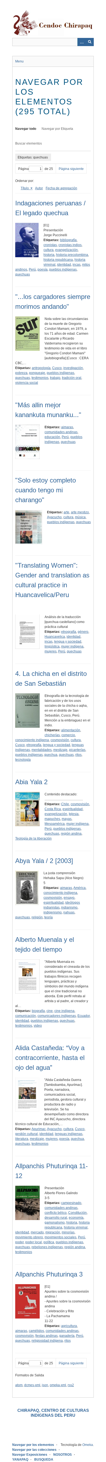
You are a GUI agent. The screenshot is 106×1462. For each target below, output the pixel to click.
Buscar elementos (28, 143)
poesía (43, 269)
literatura (21, 1139)
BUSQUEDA (43, 1459)
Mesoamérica (55, 824)
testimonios (40, 378)
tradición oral (71, 378)
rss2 (71, 1385)
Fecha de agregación (61, 188)
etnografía (68, 632)
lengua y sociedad (67, 641)
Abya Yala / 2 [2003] (44, 860)
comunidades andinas (61, 432)
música (80, 517)
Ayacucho (54, 517)
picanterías (77, 750)
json (45, 1385)
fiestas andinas (46, 1336)
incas (76, 264)
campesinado (71, 1203)
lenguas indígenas (68, 1134)
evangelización (66, 250)
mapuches (52, 819)
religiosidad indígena (47, 1341)
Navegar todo (25, 129)
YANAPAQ (20, 1459)
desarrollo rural (56, 1218)
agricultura (69, 1326)
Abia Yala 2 (31, 782)
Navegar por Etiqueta (57, 129)
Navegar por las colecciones (34, 1450)
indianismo (69, 907)
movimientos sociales (60, 1237)
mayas (66, 819)
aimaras (67, 427)
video (38, 1025)
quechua (50, 755)
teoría (48, 917)
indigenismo (52, 912)
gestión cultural (26, 1134)
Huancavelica (55, 637)
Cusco (57, 368)
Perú (32, 269)
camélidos (36, 1331)
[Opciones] (81, 42)
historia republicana (58, 260)
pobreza (21, 373)
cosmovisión (60, 740)
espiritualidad (73, 809)
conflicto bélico (56, 1213)
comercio (68, 735)
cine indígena (64, 1011)
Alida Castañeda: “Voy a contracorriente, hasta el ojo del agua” (50, 1057)
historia (48, 255)
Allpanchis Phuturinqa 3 (49, 1274)
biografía (38, 1011)
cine (49, 1011)
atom (19, 1385)
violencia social (26, 383)
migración (52, 1232)
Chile (65, 804)
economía (76, 1218)
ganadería (66, 1336)
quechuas (22, 274)
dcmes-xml (32, 1385)
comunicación (25, 1016)
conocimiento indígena (32, 740)
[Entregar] (90, 42)
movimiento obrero (29, 1237)
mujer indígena (72, 646)
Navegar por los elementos (33, 1445)
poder (19, 1242)
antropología (41, 368)
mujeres (51, 651)
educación (52, 437)
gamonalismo (55, 1222)
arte (66, 512)
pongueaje (37, 373)
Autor (39, 188)
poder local (33, 1242)
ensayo (69, 898)
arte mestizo (80, 512)
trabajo (55, 378)
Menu (19, 61)
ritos (78, 755)
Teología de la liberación (33, 838)
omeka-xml (58, 1385)
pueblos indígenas (63, 269)
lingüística (52, 646)
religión (37, 917)
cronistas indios (70, 245)
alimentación (70, 730)
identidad (64, 264)
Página (23, 169)
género (83, 632)
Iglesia (74, 814)
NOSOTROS (62, 1455)
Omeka (87, 1445)
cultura (48, 250)
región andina (71, 833)
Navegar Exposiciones (29, 1455)
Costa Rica (53, 809)
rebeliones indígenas (47, 1247)
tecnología (23, 760)
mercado (37, 1232)
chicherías (52, 735)
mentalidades (42, 750)
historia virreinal (76, 1227)
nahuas (68, 912)
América (79, 888)
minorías (68, 1232)
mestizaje (60, 750)
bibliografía (68, 240)
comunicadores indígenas (57, 1016)
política (48, 1242)
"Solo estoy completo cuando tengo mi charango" (45, 490)
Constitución (77, 1213)
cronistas (50, 245)
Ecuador (83, 1016)
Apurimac (39, 1129)
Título (25, 188)
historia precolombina (72, 255)
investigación (73, 368)
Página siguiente (71, 169)
